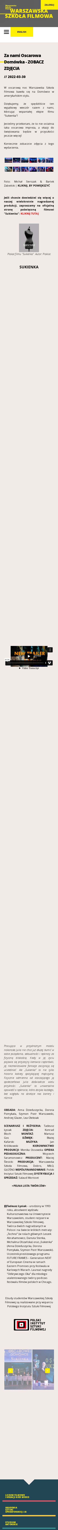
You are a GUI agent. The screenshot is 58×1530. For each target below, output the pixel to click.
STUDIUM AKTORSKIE (11, 1523)
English (21, 31)
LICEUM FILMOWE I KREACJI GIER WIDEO (17, 1496)
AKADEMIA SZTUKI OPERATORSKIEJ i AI (16, 1509)
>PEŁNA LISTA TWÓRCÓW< (29, 1186)
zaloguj (49, 4)
